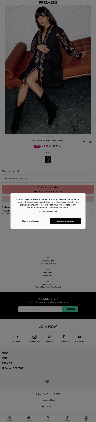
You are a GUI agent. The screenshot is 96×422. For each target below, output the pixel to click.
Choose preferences (30, 221)
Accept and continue (65, 221)
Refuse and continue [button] (48, 211)
